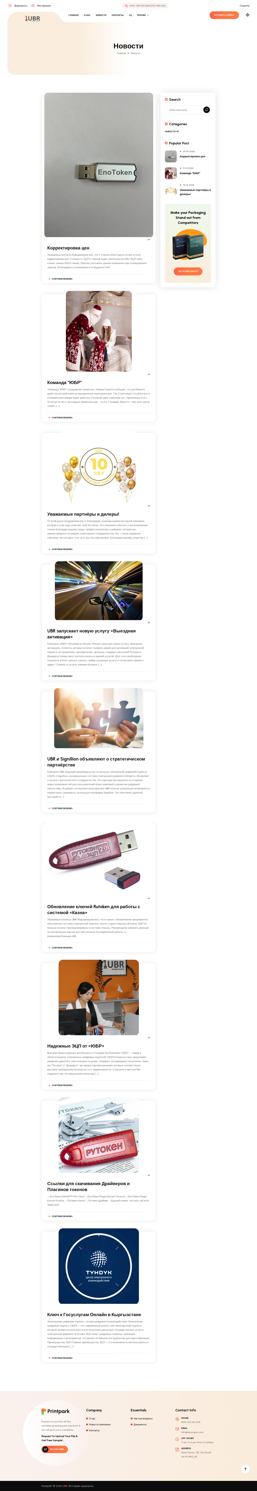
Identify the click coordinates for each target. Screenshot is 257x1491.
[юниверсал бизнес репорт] (32, 18)
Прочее (141, 15)
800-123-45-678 (190, 1422)
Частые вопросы (143, 1418)
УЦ (130, 15)
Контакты (118, 15)
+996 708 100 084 (139, 5)
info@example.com (192, 1432)
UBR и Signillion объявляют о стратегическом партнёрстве (96, 762)
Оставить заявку (224, 15)
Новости (101, 15)
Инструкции (44, 5)
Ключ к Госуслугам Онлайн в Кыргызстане (94, 1314)
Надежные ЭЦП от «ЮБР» (75, 1046)
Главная (73, 15)
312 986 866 (159, 5)
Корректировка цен (68, 248)
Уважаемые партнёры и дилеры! (83, 514)
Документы (20, 5)
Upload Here (57, 1449)
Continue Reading (62, 279)
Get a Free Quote (188, 271)
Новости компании (100, 1424)
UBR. (65, 1485)
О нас (87, 15)
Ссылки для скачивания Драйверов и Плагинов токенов (88, 1186)
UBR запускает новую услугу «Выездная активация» (91, 634)
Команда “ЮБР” (64, 382)
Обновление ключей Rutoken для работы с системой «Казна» (93, 909)
